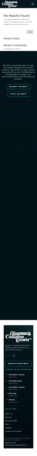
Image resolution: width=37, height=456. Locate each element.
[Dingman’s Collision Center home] (18, 336)
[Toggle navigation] (32, 4)
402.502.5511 (12, 377)
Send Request (18, 194)
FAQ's (7, 424)
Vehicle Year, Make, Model (12, 170)
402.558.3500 (12, 383)
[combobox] (18, 160)
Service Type (7, 164)
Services (8, 417)
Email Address (8, 144)
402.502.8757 (12, 389)
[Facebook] (7, 355)
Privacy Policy (10, 442)
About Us (8, 414)
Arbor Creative (21, 445)
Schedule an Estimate (13, 431)
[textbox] (17, 160)
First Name (7, 132)
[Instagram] (13, 355)
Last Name (7, 138)
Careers (8, 428)
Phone (6, 150)
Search (30, 32)
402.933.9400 (13, 396)
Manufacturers (11, 421)
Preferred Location (9, 157)
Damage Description (10, 176)
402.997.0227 (13, 402)
